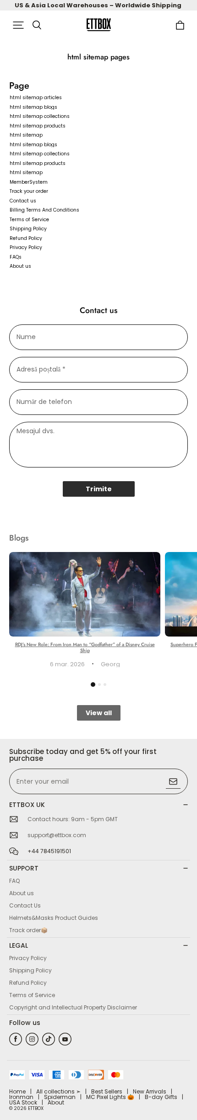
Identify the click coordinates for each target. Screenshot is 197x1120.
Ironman (21, 1097)
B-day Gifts (161, 1097)
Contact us (23, 200)
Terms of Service (29, 219)
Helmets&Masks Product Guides (53, 918)
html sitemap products (38, 125)
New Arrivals (149, 1091)
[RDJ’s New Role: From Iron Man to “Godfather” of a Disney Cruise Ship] (84, 594)
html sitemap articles (36, 97)
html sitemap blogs (33, 107)
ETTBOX (36, 1108)
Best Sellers (106, 1091)
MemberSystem (29, 182)
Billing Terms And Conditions (44, 210)
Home (17, 1091)
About (56, 1102)
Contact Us (25, 905)
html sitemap (26, 135)
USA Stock (23, 1102)
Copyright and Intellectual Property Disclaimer (73, 1007)
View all (99, 712)
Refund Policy (26, 238)
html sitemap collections (40, 116)
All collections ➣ (58, 1091)
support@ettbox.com (56, 835)
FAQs (16, 257)
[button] (18, 25)
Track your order (29, 191)
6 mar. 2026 (67, 664)
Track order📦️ (28, 930)
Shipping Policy (28, 228)
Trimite (99, 489)
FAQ (14, 881)
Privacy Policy (26, 247)
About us (20, 266)
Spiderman (60, 1097)
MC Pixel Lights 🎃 (110, 1097)
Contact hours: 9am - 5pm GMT (72, 819)
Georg (110, 664)
